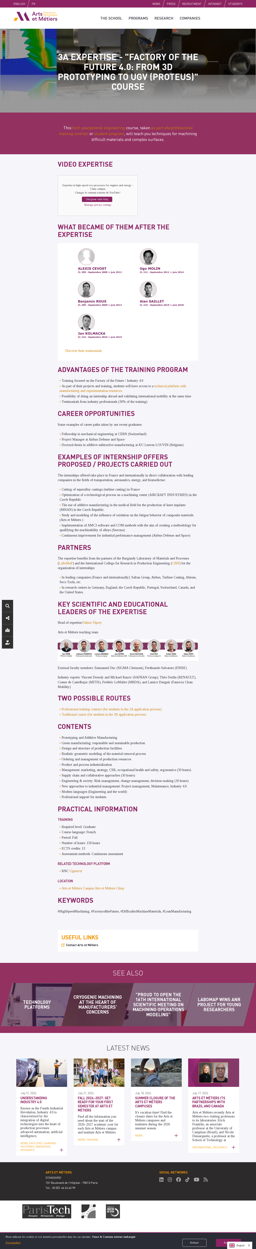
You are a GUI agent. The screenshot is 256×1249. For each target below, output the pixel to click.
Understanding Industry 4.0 (33, 1100)
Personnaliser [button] (13, 1242)
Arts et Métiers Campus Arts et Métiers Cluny (93, 888)
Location (7, 630)
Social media (7, 618)
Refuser (194, 1242)
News (156, 4)
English (19, 4)
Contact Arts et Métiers (82, 945)
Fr (33, 4)
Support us (7, 643)
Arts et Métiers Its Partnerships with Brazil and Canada (208, 1102)
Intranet (215, 4)
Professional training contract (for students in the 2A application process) (111, 709)
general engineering (107, 127)
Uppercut (76, 871)
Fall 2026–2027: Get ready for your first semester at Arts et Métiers (95, 1104)
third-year (80, 127)
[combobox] (239, 1245)
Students (235, 4)
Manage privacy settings (97, 204)
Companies (190, 18)
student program (109, 133)
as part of (159, 127)
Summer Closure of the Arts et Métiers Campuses (155, 1102)
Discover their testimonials (83, 351)
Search (7, 606)
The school (111, 18)
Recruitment (191, 4)
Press (171, 4)
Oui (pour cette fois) (97, 199)
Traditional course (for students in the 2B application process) (104, 714)
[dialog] (128, 1240)
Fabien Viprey (92, 622)
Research (163, 18)
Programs (138, 18)
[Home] (35, 16)
